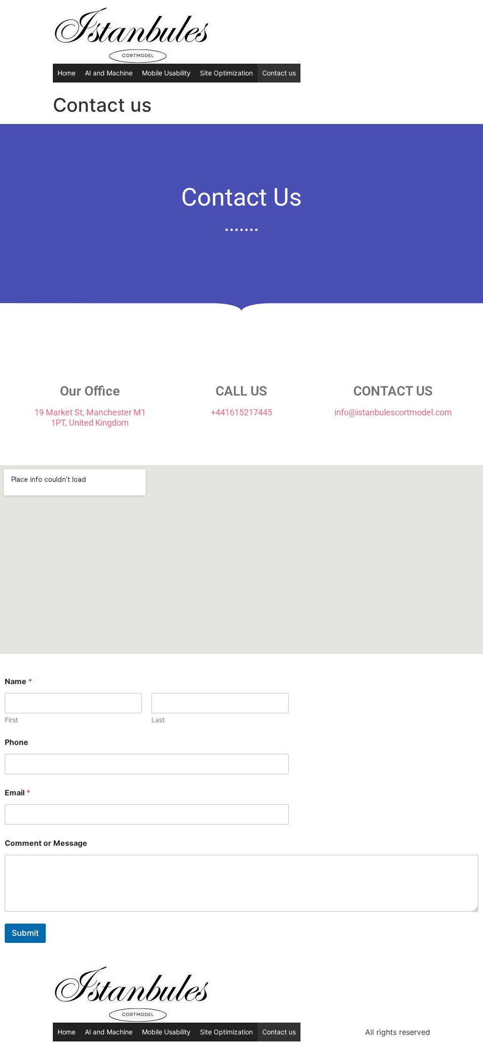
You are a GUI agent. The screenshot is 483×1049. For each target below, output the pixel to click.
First (11, 720)
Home (66, 73)
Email (17, 792)
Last (158, 720)
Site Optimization (226, 73)
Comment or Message (46, 843)
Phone (16, 742)
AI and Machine (109, 73)
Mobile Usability (166, 73)
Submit (25, 933)
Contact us (279, 73)
